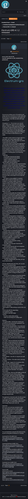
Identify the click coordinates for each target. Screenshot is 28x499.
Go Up (2, 485)
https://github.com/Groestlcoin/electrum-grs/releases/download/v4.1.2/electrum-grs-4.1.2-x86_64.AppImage (13, 465)
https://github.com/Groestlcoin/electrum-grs (13, 479)
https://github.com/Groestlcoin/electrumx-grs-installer (13, 476)
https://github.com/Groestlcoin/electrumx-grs (13, 472)
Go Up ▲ (15, 495)
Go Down (3, 38)
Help (12, 495)
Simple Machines (13, 496)
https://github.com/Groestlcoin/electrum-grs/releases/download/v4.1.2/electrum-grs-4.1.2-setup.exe (13, 446)
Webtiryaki (24, 496)
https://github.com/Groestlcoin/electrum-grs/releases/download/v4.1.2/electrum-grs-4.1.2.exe (13, 452)
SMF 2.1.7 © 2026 (5, 496)
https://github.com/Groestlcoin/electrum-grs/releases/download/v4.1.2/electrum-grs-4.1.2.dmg (13, 439)
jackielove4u (15, 51)
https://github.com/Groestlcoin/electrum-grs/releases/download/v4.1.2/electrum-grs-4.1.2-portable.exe (13, 458)
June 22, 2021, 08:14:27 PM (8, 56)
